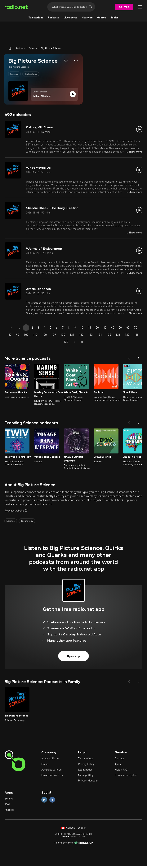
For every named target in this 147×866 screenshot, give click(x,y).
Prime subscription (126, 775)
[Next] (138, 357)
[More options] (76, 60)
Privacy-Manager (88, 780)
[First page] (11, 328)
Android (9, 810)
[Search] (90, 7)
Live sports (70, 17)
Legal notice (85, 769)
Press (44, 764)
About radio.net (50, 758)
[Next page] (74, 342)
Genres (101, 17)
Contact (119, 758)
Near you (87, 17)
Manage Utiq (85, 775)
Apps (118, 764)
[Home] (10, 48)
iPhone (9, 798)
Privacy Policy (86, 764)
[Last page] (82, 342)
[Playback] (73, 94)
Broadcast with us (52, 775)
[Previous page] (19, 328)
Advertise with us (51, 769)
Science (14, 74)
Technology (31, 74)
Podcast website (14, 510)
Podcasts (53, 17)
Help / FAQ (121, 769)
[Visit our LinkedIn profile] (44, 800)
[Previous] (129, 357)
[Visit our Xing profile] (52, 800)
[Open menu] (140, 7)
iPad (7, 804)
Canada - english (75, 827)
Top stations (36, 17)
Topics (114, 17)
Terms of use (85, 758)
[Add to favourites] (66, 60)
